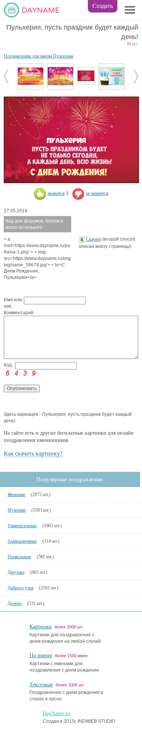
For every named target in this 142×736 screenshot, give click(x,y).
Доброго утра (20, 587)
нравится (56, 193)
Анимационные (22, 541)
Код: (8, 365)
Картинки (41, 627)
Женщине (16, 494)
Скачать (93, 239)
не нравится (97, 193)
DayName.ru (56, 713)
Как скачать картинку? (33, 453)
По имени (41, 655)
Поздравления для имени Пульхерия (38, 56)
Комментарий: (14, 312)
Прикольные (19, 556)
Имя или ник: (13, 303)
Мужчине (17, 510)
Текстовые (41, 684)
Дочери (15, 603)
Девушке (16, 572)
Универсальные (22, 525)
